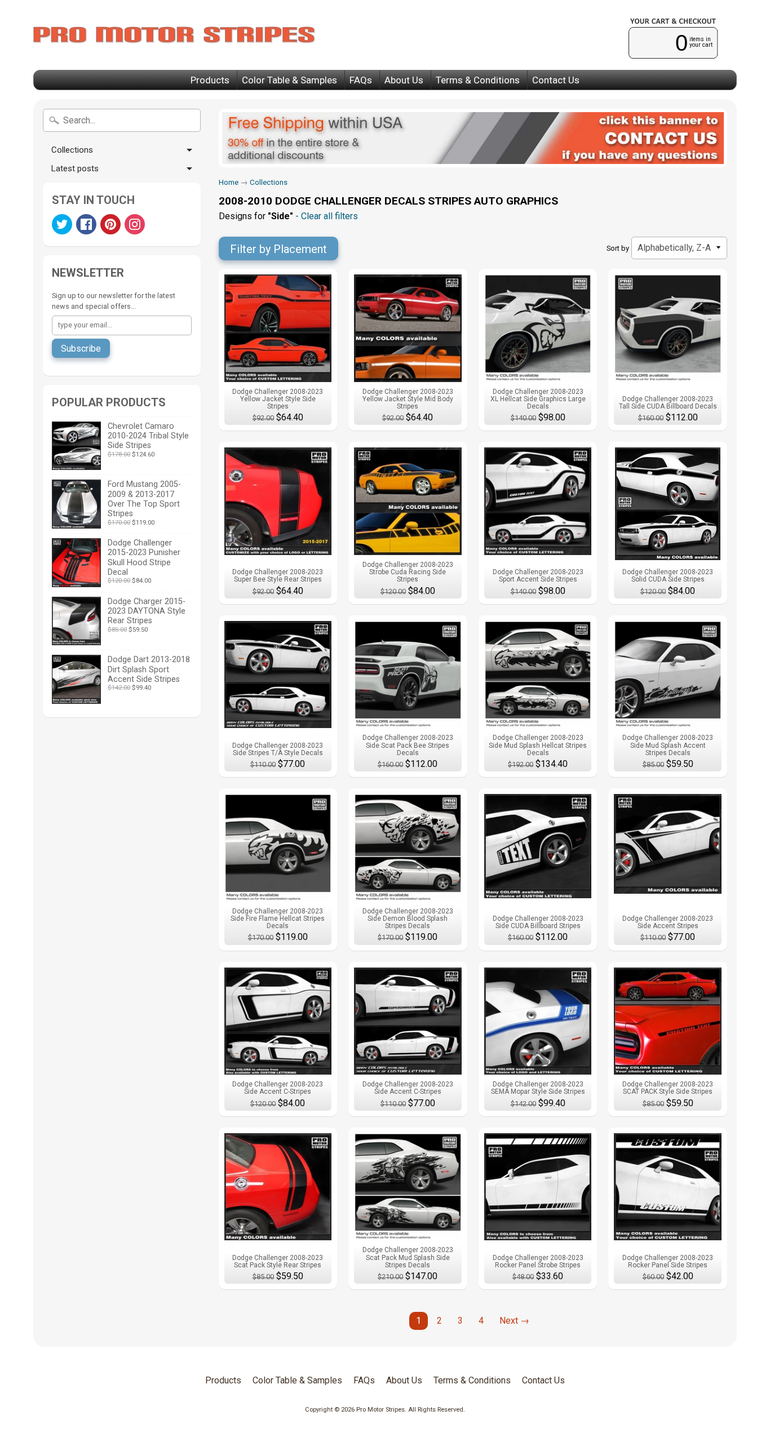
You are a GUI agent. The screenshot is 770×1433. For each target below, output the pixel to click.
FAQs (360, 80)
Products (210, 80)
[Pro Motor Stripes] (174, 34)
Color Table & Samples (289, 80)
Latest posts (75, 168)
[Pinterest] (110, 224)
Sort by (618, 248)
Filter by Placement (278, 249)
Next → (514, 1320)
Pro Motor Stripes (380, 1409)
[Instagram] (135, 224)
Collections (72, 150)
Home (228, 182)
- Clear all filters (325, 216)
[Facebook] (86, 224)
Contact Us (555, 80)
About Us (403, 80)
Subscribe (81, 348)
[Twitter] (62, 224)
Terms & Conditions (478, 80)
